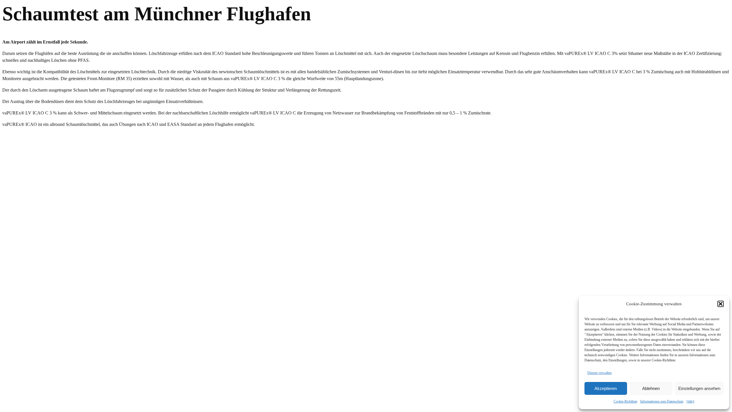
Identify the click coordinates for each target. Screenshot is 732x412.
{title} (690, 401)
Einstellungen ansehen (699, 388)
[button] (720, 304)
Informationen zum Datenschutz (661, 401)
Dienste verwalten (599, 373)
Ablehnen (651, 388)
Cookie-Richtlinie (625, 401)
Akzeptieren (605, 388)
